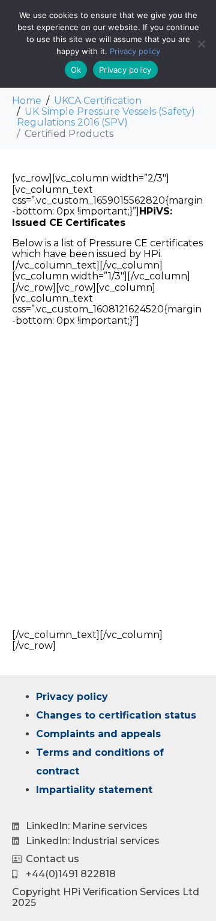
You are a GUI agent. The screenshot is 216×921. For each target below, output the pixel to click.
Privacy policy (72, 696)
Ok (76, 69)
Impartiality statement (94, 789)
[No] (201, 44)
